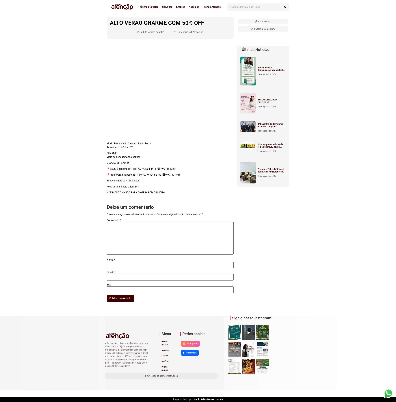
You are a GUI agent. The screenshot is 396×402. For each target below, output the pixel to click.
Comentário (114, 220)
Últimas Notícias (149, 6)
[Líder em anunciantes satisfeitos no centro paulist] (262, 332)
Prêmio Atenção (212, 6)
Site (109, 284)
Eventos (180, 6)
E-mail (111, 272)
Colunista (167, 6)
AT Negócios (196, 32)
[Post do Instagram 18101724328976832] (248, 332)
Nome (111, 260)
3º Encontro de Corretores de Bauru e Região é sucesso (270, 126)
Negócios (194, 6)
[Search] (285, 7)
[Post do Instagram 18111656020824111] (234, 332)
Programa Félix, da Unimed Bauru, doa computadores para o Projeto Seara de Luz (271, 173)
